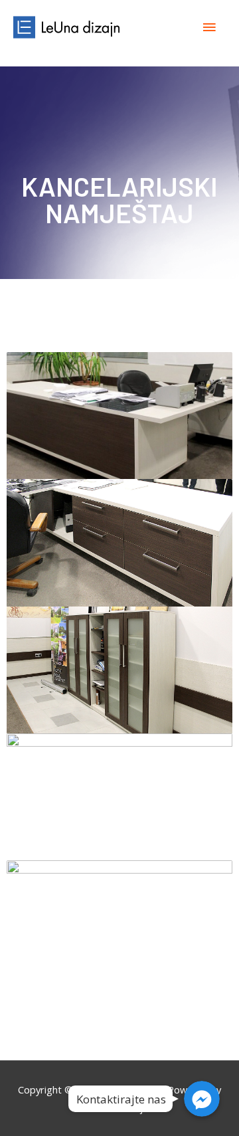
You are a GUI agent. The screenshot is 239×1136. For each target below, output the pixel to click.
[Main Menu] (209, 27)
